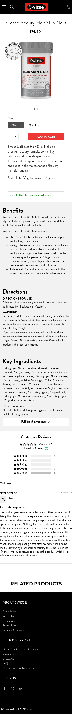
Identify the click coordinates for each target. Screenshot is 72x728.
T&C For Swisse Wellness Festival (19, 668)
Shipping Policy (10, 654)
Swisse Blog (8, 616)
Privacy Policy (9, 625)
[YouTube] (20, 689)
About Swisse (9, 611)
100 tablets (16, 125)
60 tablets (34, 125)
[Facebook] (4, 689)
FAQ (5, 663)
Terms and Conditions (13, 630)
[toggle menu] (4, 7)
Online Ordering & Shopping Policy (20, 649)
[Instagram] (12, 689)
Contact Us (8, 659)
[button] (34, 109)
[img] (8, 493)
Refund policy (9, 621)
